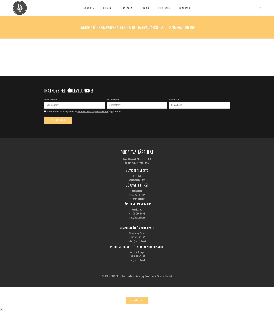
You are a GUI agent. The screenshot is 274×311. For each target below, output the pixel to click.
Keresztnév (113, 99)
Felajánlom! (137, 300)
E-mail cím (174, 99)
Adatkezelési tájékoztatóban (92, 111)
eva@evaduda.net (137, 180)
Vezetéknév (50, 99)
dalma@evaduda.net (137, 241)
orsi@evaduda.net (137, 260)
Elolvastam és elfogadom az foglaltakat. (84, 111)
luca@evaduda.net (137, 198)
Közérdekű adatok (164, 276)
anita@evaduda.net (137, 217)
